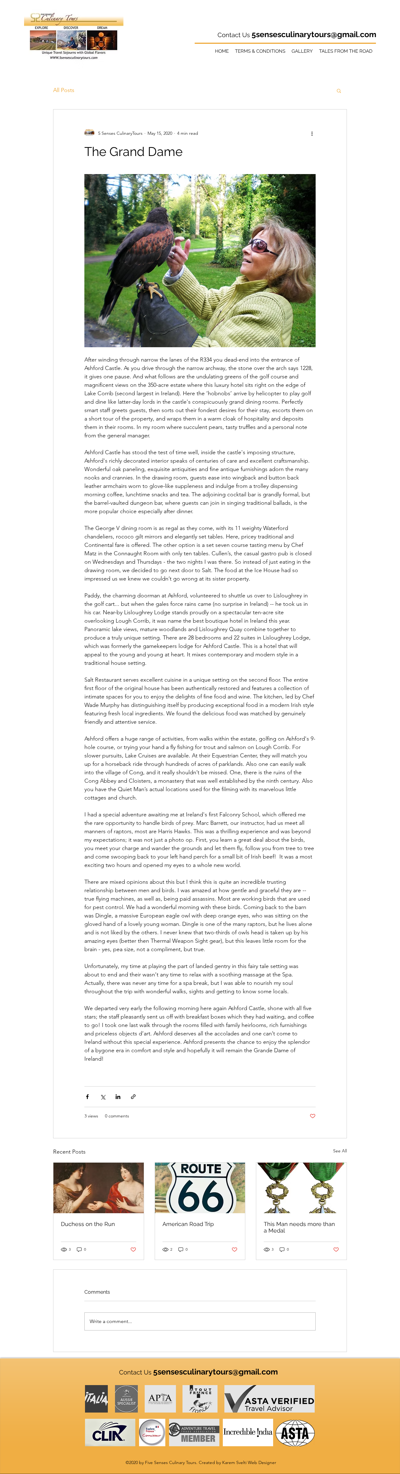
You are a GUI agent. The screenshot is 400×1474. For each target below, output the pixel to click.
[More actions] (312, 133)
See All (340, 1151)
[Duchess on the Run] (98, 1188)
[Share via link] (133, 1097)
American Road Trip (188, 1224)
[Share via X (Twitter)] (103, 1097)
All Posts (63, 90)
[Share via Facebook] (87, 1097)
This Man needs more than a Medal (299, 1227)
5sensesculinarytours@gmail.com (314, 34)
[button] (339, 90)
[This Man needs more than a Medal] (301, 1188)
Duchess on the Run (88, 1224)
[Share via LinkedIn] (118, 1097)
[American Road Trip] (200, 1188)
